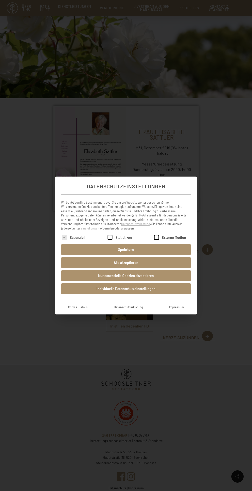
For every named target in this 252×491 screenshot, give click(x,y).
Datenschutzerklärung (135, 224)
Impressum (176, 307)
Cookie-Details (78, 307)
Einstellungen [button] (90, 228)
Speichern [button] (126, 249)
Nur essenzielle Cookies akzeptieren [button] (126, 276)
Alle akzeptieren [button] (126, 263)
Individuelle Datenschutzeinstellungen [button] (126, 289)
